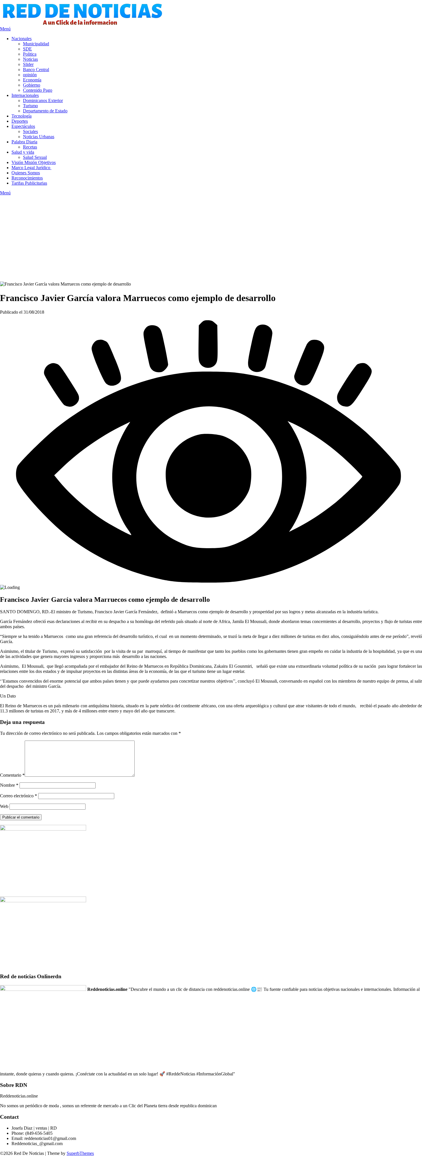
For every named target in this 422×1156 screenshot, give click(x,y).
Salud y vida (22, 152)
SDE (27, 48)
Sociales (30, 131)
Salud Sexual (35, 157)
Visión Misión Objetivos (33, 162)
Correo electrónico (18, 795)
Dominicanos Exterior (43, 100)
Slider (28, 64)
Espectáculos (23, 126)
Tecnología (21, 116)
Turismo (30, 105)
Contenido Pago (37, 90)
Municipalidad (36, 43)
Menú (5, 28)
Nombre (9, 785)
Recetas (30, 146)
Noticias (30, 59)
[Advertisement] (211, 238)
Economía (32, 79)
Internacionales (25, 95)
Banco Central (36, 69)
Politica (29, 54)
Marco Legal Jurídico (31, 167)
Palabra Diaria (24, 141)
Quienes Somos (25, 172)
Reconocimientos (27, 177)
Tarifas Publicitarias (29, 183)
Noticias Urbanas (38, 136)
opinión (30, 74)
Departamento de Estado (45, 110)
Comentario (12, 775)
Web (4, 806)
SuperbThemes (80, 1153)
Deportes (19, 121)
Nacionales (21, 38)
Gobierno (31, 85)
